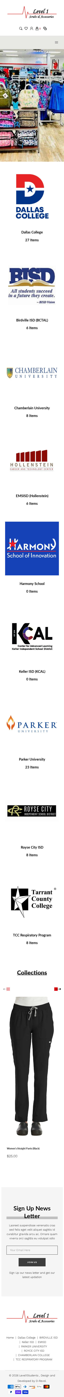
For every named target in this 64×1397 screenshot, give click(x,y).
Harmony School (32, 584)
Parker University (32, 759)
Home (10, 1337)
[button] (58, 989)
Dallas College (32, 232)
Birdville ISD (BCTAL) (32, 320)
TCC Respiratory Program (32, 935)
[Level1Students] (32, 12)
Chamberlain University (32, 408)
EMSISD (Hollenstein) (32, 496)
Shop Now (32, 197)
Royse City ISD (32, 847)
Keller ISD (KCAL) (32, 671)
